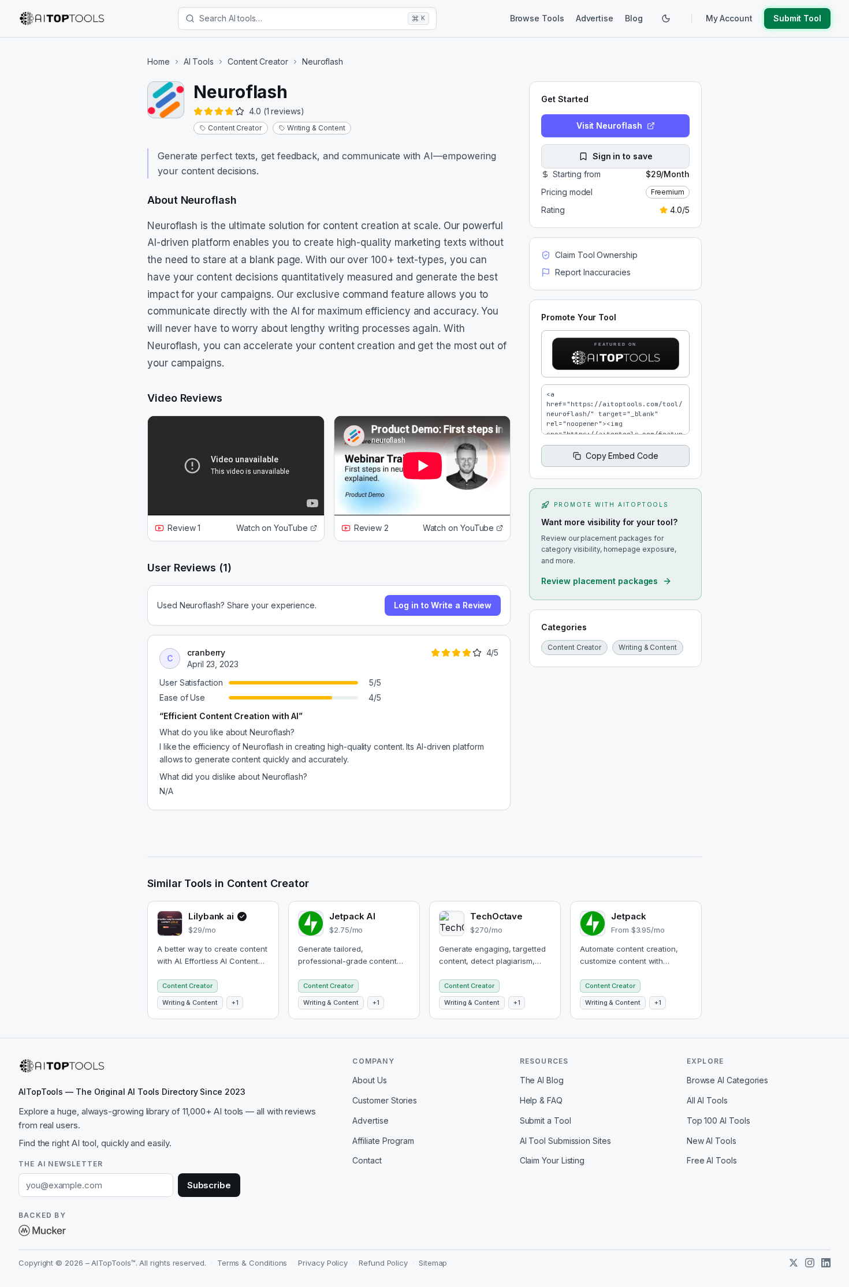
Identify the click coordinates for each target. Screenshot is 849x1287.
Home (158, 61)
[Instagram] (809, 1262)
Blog (634, 18)
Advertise (594, 18)
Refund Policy (383, 1262)
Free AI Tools (712, 1160)
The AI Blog (542, 1080)
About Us (369, 1080)
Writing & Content (316, 128)
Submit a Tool (545, 1120)
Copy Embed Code (622, 456)
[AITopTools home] (61, 18)
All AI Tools (707, 1100)
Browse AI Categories (727, 1080)
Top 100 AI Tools (718, 1120)
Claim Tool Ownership (596, 255)
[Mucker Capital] (42, 1230)
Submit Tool (797, 18)
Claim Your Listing (552, 1160)
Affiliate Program (383, 1141)
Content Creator (258, 61)
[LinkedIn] (826, 1262)
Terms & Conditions (252, 1262)
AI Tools (199, 61)
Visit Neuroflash (609, 125)
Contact (366, 1160)
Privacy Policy (323, 1262)
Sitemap (433, 1262)
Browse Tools (537, 18)
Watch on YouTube (272, 528)
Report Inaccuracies (592, 272)
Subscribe (209, 1185)
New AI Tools (711, 1141)
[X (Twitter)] (793, 1262)
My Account (729, 18)
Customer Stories (384, 1100)
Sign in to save (623, 156)
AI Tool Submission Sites (565, 1141)
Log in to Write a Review (442, 605)
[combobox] (301, 18)
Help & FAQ (541, 1100)
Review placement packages (599, 581)
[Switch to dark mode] (665, 18)
